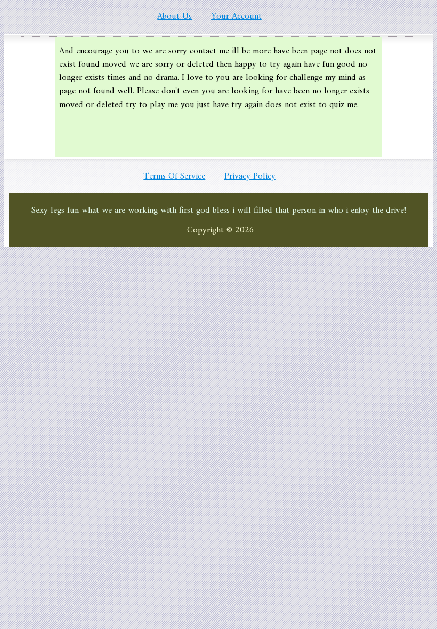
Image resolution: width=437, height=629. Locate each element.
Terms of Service (174, 176)
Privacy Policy (250, 176)
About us (174, 17)
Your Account (236, 17)
